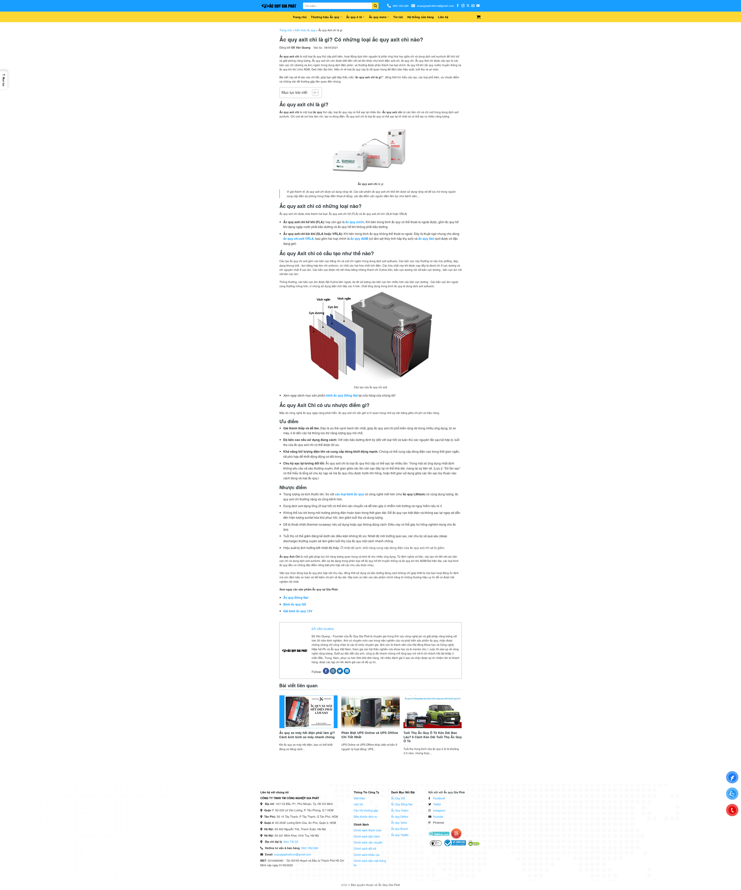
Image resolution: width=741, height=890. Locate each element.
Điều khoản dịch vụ (365, 816)
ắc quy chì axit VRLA (298, 238)
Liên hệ (443, 17)
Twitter (437, 804)
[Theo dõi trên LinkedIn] (347, 671)
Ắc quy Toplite (400, 835)
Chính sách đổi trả (365, 848)
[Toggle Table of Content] (313, 92)
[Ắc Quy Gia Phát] (279, 6)
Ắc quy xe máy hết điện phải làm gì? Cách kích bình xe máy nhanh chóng (307, 735)
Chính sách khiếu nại (366, 855)
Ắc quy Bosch (399, 829)
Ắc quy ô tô (354, 17)
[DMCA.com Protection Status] (438, 833)
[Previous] (286, 720)
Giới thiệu (359, 798)
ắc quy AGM (359, 238)
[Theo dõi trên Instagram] (462, 6)
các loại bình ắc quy (349, 494)
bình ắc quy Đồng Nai (342, 395)
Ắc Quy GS (398, 798)
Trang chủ (300, 17)
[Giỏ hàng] (478, 17)
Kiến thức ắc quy (305, 30)
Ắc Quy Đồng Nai (401, 804)
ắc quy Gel (426, 238)
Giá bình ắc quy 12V (297, 611)
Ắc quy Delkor (399, 816)
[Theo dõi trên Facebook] (457, 6)
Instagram (439, 810)
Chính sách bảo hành (367, 836)
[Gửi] (375, 6)
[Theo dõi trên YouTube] (478, 6)
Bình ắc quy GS (294, 604)
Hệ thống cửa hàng (420, 17)
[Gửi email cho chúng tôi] (473, 6)
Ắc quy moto (378, 17)
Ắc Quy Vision (400, 810)
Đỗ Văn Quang (323, 629)
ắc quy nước (354, 222)
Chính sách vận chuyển (368, 842)
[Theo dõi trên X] (467, 6)
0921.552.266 (401, 6)
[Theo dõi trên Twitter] (340, 671)
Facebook (439, 798)
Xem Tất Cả (290, 841)
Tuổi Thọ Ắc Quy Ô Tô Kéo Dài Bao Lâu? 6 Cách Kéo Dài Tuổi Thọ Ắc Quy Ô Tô (432, 737)
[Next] (455, 720)
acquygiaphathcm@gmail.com (435, 6)
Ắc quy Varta (399, 822)
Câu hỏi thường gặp (366, 810)
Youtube (438, 816)
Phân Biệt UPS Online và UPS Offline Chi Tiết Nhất (369, 735)
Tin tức (398, 17)
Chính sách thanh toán (367, 830)
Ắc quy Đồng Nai (295, 597)
